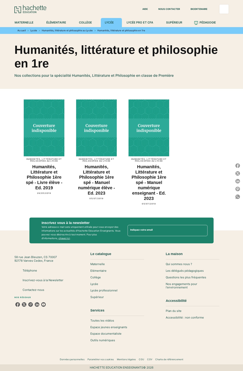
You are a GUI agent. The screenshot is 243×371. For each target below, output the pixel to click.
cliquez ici (64, 238)
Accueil (21, 30)
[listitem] (17, 304)
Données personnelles (72, 359)
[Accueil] (30, 9)
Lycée (33, 30)
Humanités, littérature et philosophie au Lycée (67, 30)
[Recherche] (224, 9)
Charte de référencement (169, 359)
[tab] (26, 22)
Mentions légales (126, 359)
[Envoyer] (202, 230)
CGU (141, 359)
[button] (142, 9)
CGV (149, 359)
